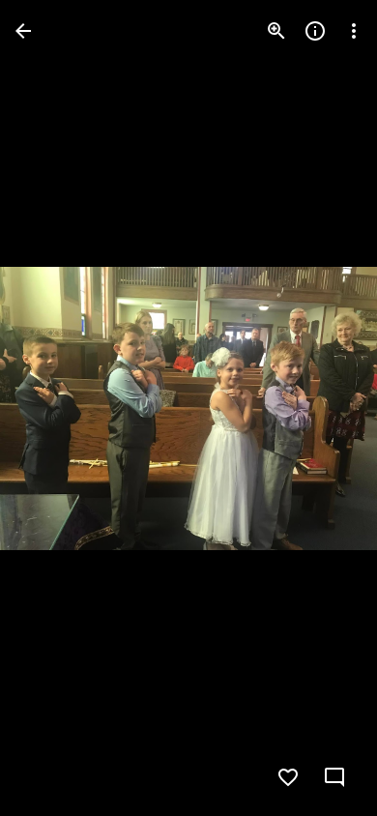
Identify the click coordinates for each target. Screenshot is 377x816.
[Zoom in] (276, 31)
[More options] (353, 31)
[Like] (288, 777)
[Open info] (315, 31)
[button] (54, 408)
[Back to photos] (23, 31)
